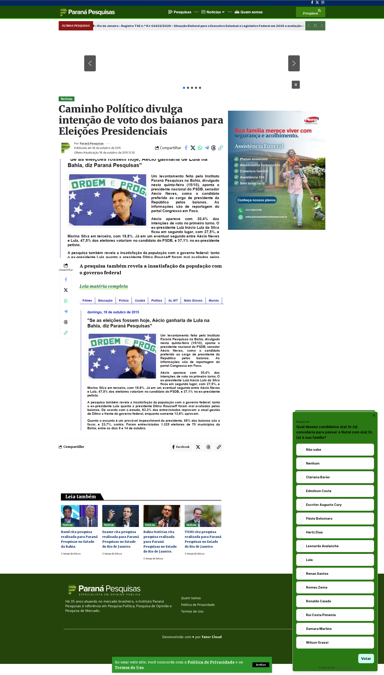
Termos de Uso (129, 667)
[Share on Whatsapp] (200, 147)
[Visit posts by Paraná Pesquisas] (65, 147)
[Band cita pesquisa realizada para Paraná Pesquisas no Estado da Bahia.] (79, 516)
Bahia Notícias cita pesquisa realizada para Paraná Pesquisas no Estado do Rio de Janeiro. (160, 541)
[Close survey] (374, 415)
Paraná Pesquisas (92, 143)
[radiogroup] (335, 546)
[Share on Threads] (213, 147)
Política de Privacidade (211, 662)
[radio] (302, 449)
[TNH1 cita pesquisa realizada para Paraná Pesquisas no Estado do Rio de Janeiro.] (203, 516)
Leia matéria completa (104, 286)
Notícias (66, 99)
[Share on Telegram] (207, 147)
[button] (260, 664)
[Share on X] (193, 147)
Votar (366, 658)
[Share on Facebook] (186, 147)
